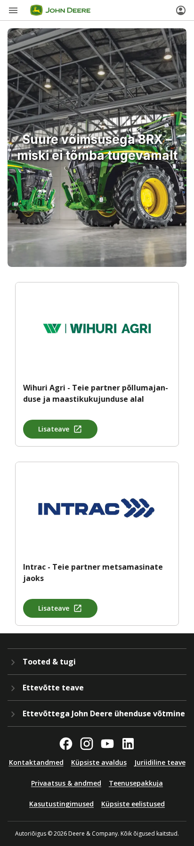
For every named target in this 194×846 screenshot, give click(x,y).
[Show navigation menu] (13, 10)
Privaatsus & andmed (66, 783)
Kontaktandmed (36, 762)
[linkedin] (128, 743)
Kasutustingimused (61, 803)
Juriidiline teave (160, 762)
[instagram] (86, 743)
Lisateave (53, 428)
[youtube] (107, 743)
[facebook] (66, 743)
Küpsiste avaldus (99, 762)
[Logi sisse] (180, 10)
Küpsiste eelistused (133, 803)
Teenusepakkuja (136, 783)
